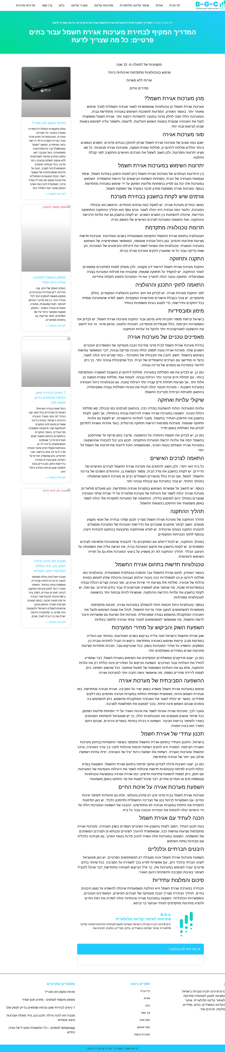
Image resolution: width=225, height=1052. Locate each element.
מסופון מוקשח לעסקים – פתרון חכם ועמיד (48, 999)
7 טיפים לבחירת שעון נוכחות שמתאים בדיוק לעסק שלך (50, 397)
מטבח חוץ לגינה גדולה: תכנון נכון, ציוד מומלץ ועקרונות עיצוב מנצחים (49, 566)
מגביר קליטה (79, 5)
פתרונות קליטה (103, 5)
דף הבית (174, 5)
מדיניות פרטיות (25, 5)
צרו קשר (47, 5)
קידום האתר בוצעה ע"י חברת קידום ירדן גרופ (112, 1048)
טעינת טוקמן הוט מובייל (49, 123)
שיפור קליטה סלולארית (134, 5)
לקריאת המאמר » (56, 193)
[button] (82, 949)
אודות (159, 5)
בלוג (61, 5)
